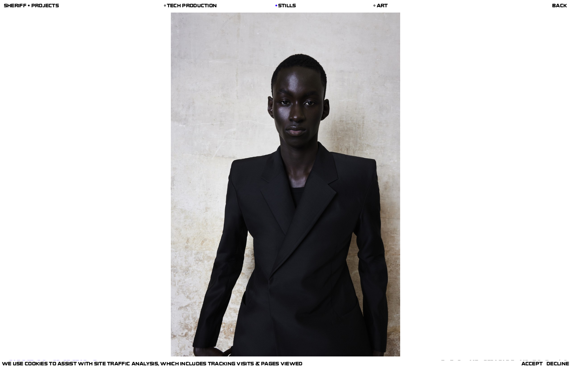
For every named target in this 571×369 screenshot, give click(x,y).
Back (559, 6)
